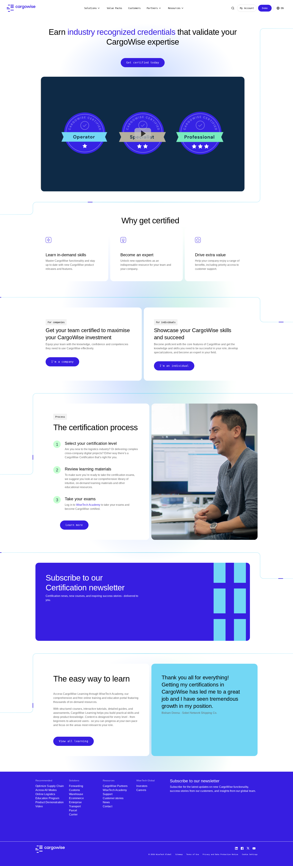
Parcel (73, 810)
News (106, 802)
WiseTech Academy (88, 504)
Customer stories (113, 798)
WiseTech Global (145, 780)
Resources (174, 8)
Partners (152, 8)
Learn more (74, 525)
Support (107, 794)
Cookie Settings (250, 854)
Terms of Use (192, 854)
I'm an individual (174, 365)
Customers (134, 8)
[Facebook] (242, 847)
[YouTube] (255, 847)
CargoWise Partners (115, 786)
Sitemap (179, 854)
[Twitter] (248, 847)
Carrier (73, 814)
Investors (141, 786)
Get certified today (142, 62)
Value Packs (114, 8)
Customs (74, 790)
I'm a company (62, 361)
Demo (265, 8)
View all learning (73, 741)
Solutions (90, 8)
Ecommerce (76, 798)
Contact (107, 806)
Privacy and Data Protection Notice (220, 854)
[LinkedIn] (236, 847)
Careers (141, 790)
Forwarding (76, 786)
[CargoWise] (21, 8)
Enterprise (75, 802)
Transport (75, 806)
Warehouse (76, 794)
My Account (247, 8)
